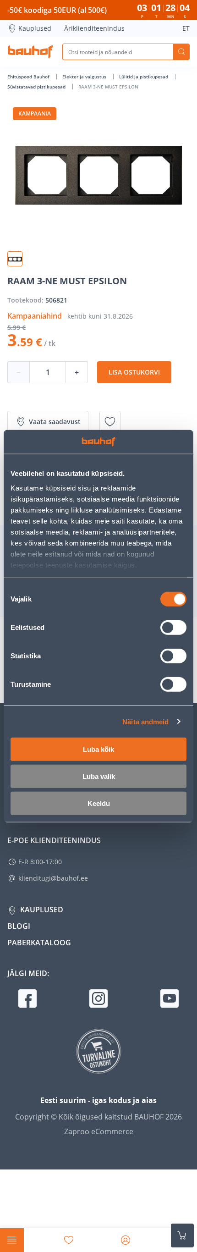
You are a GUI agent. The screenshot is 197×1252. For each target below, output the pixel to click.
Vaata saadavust (55, 421)
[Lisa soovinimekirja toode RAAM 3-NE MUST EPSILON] (109, 422)
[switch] (173, 627)
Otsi (181, 52)
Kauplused (34, 28)
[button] (14, 258)
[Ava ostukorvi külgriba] (182, 1235)
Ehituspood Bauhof (29, 76)
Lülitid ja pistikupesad (144, 76)
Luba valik (98, 776)
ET (186, 28)
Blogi (18, 926)
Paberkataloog (39, 943)
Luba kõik (98, 749)
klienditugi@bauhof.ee (53, 878)
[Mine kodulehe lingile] (30, 52)
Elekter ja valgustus (85, 76)
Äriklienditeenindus (94, 28)
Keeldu (99, 803)
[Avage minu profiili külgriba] (125, 1240)
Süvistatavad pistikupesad (37, 86)
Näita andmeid (145, 721)
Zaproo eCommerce (98, 1131)
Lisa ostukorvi (134, 372)
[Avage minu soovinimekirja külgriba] (69, 1240)
